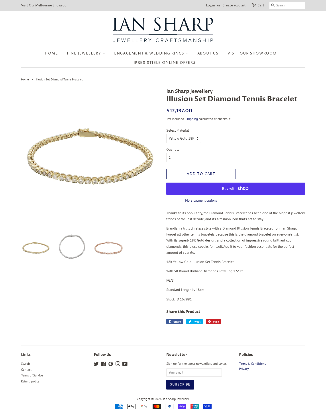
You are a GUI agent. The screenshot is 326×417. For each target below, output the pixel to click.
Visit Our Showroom (252, 53)
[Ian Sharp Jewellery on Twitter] (96, 365)
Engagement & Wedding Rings (149, 53)
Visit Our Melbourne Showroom (45, 5)
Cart (260, 5)
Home (51, 53)
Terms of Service (32, 375)
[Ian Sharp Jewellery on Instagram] (117, 365)
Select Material (177, 130)
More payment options (201, 200)
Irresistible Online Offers (165, 62)
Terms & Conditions (252, 364)
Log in (210, 5)
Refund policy (30, 381)
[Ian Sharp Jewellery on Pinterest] (110, 365)
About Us (208, 53)
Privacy (244, 369)
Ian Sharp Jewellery (176, 399)
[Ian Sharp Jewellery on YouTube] (125, 365)
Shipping (191, 119)
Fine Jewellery (84, 53)
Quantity (172, 149)
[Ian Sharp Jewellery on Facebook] (103, 365)
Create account (234, 5)
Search (25, 364)
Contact (26, 370)
